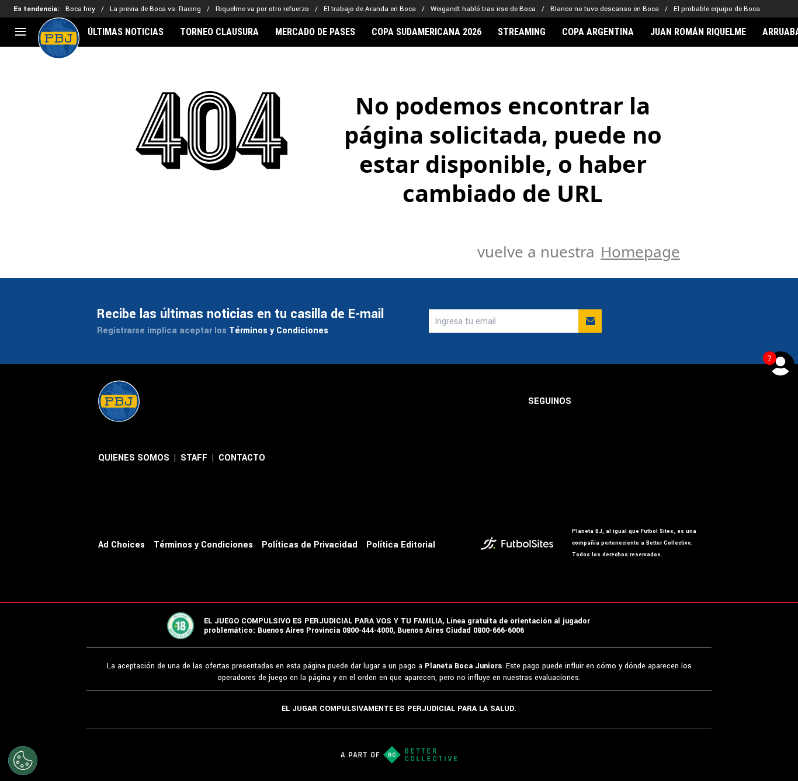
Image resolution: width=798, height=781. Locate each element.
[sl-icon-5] (693, 402)
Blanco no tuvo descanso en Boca (604, 9)
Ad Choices (121, 545)
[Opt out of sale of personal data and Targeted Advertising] (22, 760)
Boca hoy (80, 9)
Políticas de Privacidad (310, 545)
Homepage (640, 251)
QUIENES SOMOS (133, 458)
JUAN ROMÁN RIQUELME (698, 32)
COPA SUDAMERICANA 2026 (426, 32)
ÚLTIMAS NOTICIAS (126, 32)
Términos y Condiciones (278, 331)
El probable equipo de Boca (717, 9)
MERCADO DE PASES (315, 32)
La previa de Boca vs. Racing (155, 9)
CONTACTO (241, 458)
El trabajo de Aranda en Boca (370, 9)
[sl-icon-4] (667, 402)
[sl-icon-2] (616, 402)
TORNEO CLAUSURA (219, 32)
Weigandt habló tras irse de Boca (483, 9)
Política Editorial (400, 545)
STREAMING (522, 32)
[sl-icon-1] (590, 402)
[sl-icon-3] (641, 402)
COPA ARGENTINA (598, 32)
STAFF (194, 458)
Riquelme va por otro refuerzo (262, 9)
